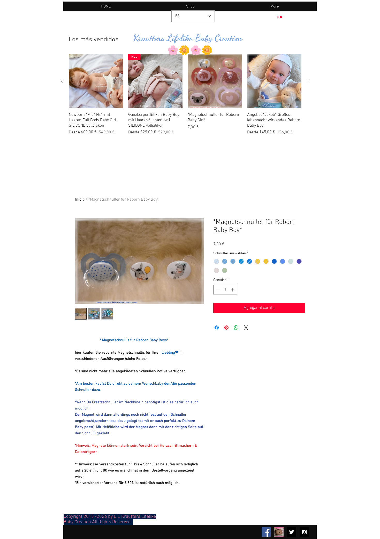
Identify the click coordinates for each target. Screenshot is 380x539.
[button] (280, 17)
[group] (185, 94)
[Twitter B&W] (291, 532)
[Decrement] (217, 289)
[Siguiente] (309, 81)
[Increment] (233, 289)
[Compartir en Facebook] (217, 327)
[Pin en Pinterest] (226, 327)
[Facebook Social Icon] (266, 532)
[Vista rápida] (96, 81)
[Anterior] (61, 81)
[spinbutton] (225, 289)
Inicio (80, 199)
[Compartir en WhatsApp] (236, 327)
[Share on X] (246, 327)
